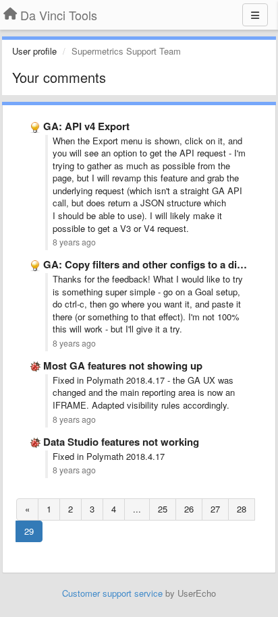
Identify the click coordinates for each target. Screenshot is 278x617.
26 (189, 508)
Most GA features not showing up (122, 365)
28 (241, 508)
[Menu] (255, 14)
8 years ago (74, 242)
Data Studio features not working (121, 441)
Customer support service (112, 593)
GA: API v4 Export (86, 126)
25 (162, 508)
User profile (34, 51)
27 (215, 508)
